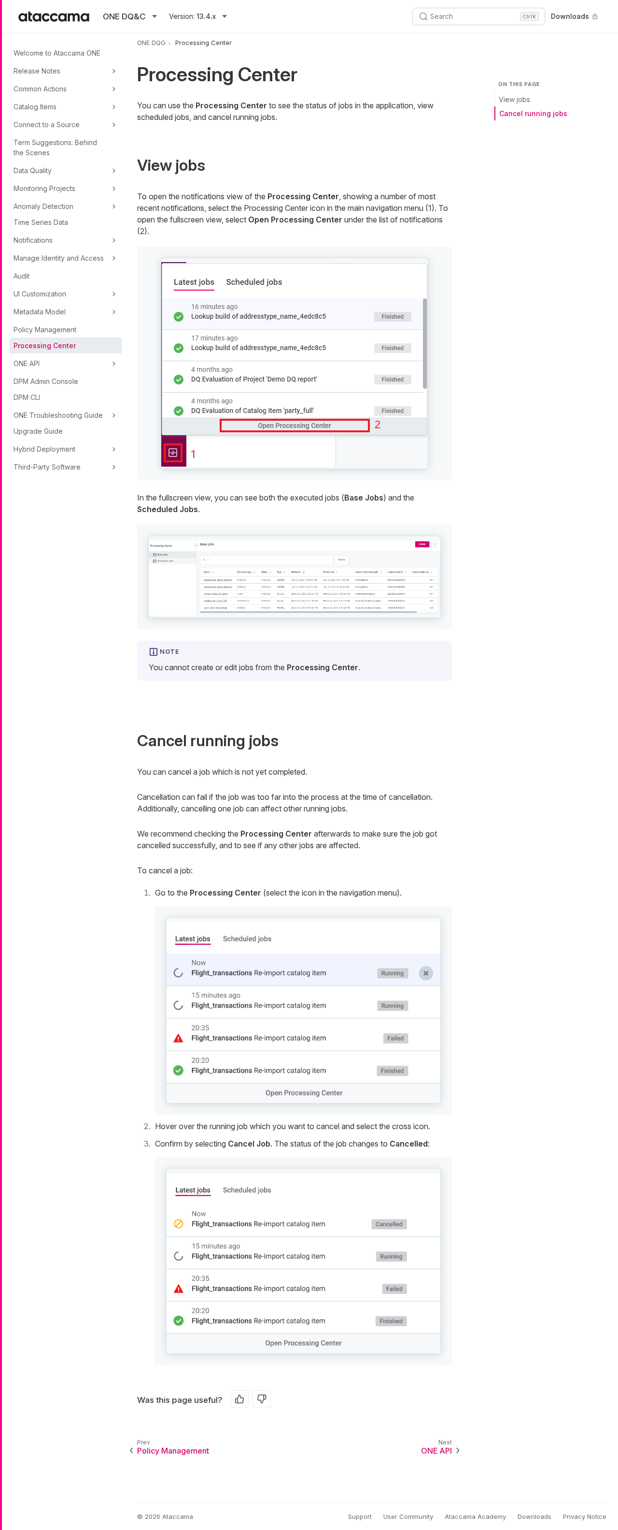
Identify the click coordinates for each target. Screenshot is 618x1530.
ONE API (27, 363)
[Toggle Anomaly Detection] (114, 206)
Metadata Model (40, 312)
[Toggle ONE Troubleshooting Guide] (114, 415)
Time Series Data (41, 222)
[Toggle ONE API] (114, 363)
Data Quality (33, 170)
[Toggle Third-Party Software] (114, 467)
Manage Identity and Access (59, 258)
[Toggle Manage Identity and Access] (114, 258)
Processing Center (45, 345)
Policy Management (45, 329)
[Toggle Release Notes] (114, 71)
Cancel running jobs (533, 113)
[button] (294, 363)
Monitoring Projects (44, 188)
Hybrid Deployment (44, 449)
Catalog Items (35, 107)
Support (360, 1516)
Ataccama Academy (475, 1516)
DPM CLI (27, 397)
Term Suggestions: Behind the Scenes (55, 147)
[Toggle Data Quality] (114, 171)
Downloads (570, 16)
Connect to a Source (47, 124)
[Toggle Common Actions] (114, 89)
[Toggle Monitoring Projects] (114, 188)
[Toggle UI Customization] (114, 294)
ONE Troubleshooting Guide (58, 415)
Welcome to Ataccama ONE (57, 53)
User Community (408, 1516)
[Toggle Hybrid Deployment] (114, 449)
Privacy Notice (584, 1516)
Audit (21, 276)
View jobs (514, 99)
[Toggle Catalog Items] (114, 107)
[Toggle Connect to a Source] (114, 125)
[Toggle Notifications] (114, 240)
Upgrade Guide (38, 431)
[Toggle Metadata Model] (114, 312)
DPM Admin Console (46, 381)
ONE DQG (151, 42)
